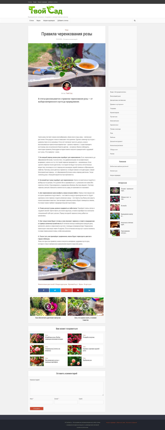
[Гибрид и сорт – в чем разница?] (115, 199)
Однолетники (114, 125)
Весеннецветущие (115, 96)
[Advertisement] (67, 119)
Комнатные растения (116, 145)
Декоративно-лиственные (118, 100)
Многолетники (114, 121)
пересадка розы (61, 284)
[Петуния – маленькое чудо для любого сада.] (115, 190)
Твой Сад (69, 93)
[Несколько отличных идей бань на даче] (115, 224)
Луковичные (113, 117)
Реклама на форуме (131, 422)
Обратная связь (120, 422)
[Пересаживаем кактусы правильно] (115, 233)
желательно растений (47, 284)
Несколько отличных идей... (127, 223)
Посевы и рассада (115, 129)
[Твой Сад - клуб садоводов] (45, 10)
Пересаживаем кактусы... (125, 232)
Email (57, 399)
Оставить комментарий (70, 39)
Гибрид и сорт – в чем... (126, 198)
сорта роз (88, 284)
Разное (112, 154)
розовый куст (73, 284)
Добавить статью (52, 2)
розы (81, 284)
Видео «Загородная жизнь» (118, 92)
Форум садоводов (42, 2)
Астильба (124, 205)
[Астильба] (115, 207)
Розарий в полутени (88, 337)
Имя (32, 399)
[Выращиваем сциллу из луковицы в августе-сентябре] (115, 216)
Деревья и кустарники (116, 104)
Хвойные (112, 137)
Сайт (80, 399)
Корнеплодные (114, 112)
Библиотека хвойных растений (119, 166)
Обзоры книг (114, 149)
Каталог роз (113, 171)
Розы (66, 30)
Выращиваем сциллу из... (127, 215)
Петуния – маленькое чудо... (127, 189)
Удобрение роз (87, 360)
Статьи (30, 2)
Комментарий (34, 380)
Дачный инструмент (116, 141)
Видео (34, 2)
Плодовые (113, 108)
